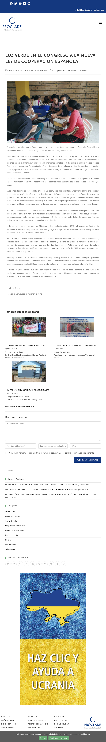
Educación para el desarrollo (16, 530)
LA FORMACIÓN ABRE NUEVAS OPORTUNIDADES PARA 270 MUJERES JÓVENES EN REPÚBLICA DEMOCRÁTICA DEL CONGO (51, 494)
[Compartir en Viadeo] (63, 563)
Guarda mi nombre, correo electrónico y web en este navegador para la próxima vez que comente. (51, 453)
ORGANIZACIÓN (7, 728)
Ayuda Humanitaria (12, 516)
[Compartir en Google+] (20, 563)
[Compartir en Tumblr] (57, 563)
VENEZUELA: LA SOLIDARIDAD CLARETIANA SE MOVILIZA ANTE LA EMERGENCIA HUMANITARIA (41, 489)
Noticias (83, 70)
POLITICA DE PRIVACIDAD (38, 724)
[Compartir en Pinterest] (26, 563)
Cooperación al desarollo (24, 406)
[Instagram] (29, 3)
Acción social (10, 511)
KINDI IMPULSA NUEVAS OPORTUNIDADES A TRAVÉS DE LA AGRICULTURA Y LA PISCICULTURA (41, 485)
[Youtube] (20, 3)
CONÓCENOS (6, 716)
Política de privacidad (58, 738)
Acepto (43, 738)
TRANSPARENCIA (35, 728)
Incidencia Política (12, 535)
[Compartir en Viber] (38, 563)
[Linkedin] (24, 3)
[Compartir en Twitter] (7, 563)
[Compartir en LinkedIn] (32, 563)
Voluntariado (10, 549)
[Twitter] (16, 3)
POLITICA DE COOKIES (37, 720)
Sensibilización (10, 544)
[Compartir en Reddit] (51, 563)
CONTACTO (59, 728)
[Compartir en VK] (45, 563)
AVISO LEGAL (33, 716)
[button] (100, 22)
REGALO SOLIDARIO (62, 724)
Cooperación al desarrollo (65, 70)
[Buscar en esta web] (53, 470)
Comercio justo (11, 521)
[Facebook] (11, 3)
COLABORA (59, 716)
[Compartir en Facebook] (14, 563)
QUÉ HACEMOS (7, 720)
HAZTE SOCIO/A (60, 720)
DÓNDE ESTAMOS (8, 724)
